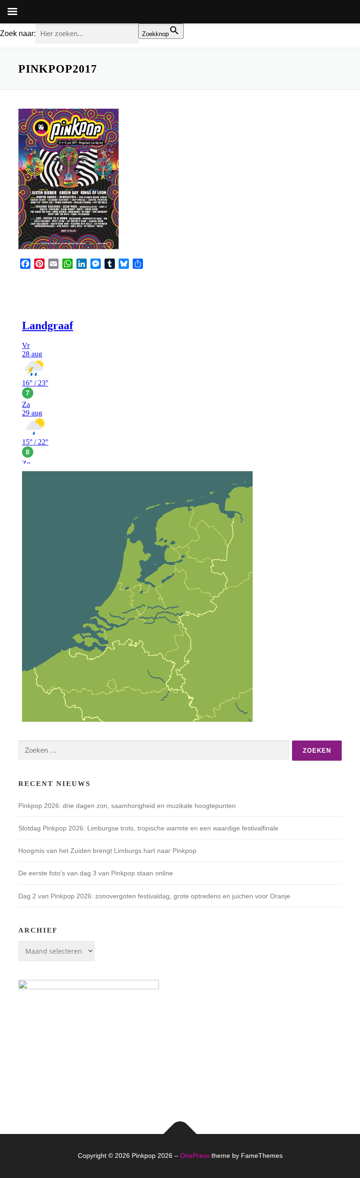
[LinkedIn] (82, 264)
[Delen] (138, 264)
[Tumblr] (110, 264)
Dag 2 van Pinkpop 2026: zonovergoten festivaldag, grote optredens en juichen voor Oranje (154, 896)
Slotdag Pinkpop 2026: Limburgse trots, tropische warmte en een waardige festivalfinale (148, 828)
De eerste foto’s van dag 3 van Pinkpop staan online (95, 873)
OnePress (195, 1155)
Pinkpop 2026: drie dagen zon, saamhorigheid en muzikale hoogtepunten (127, 805)
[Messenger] (96, 264)
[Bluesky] (124, 264)
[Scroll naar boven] (180, 1134)
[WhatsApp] (67, 264)
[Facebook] (25, 264)
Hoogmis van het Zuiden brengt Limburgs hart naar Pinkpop (107, 850)
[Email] (53, 264)
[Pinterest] (39, 264)
